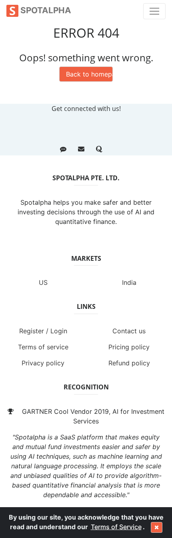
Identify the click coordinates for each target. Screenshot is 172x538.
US (43, 282)
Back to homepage (89, 74)
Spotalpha (44, 10)
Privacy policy (43, 363)
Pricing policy (129, 347)
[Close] (156, 527)
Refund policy (129, 363)
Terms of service (43, 347)
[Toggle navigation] (154, 11)
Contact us (129, 331)
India (129, 282)
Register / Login (43, 331)
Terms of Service (116, 527)
